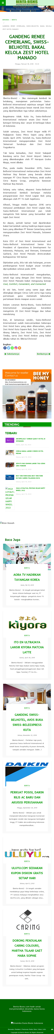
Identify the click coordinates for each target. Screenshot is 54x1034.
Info (44, 1029)
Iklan (40, 1029)
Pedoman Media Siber (29, 1029)
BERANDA (6, 20)
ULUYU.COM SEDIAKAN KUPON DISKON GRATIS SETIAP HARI (27, 873)
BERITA (14, 20)
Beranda (11, 1029)
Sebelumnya (12, 354)
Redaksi (17, 1029)
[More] (19, 347)
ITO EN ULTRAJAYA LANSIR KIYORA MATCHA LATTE (27, 647)
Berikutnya (42, 354)
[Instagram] (15, 347)
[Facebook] (5, 347)
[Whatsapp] (12, 347)
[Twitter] (8, 347)
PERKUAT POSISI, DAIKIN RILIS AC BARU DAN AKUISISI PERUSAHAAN (27, 797)
